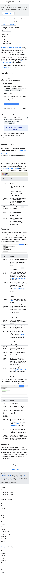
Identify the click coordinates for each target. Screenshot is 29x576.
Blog (2, 506)
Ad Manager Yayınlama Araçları (11, 168)
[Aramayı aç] (20, 2)
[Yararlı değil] (16, 21)
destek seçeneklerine (6, 67)
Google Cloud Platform (6, 558)
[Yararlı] (14, 21)
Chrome (3, 526)
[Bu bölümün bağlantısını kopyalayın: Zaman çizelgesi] (11, 444)
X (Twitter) (3, 515)
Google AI (3, 560)
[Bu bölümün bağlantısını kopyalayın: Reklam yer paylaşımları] (18, 160)
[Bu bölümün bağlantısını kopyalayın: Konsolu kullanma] (16, 145)
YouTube (3, 518)
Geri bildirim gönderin (8, 24)
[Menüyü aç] (2, 2)
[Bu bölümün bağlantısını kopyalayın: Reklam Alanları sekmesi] (18, 229)
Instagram (3, 510)
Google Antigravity (5, 534)
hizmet (11, 300)
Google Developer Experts (7, 494)
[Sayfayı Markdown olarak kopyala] (7, 30)
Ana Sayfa (3, 18)
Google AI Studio (5, 531)
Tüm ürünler (4, 562)
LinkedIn (3, 513)
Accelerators (4, 497)
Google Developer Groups (7, 492)
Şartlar (2, 569)
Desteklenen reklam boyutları (18, 278)
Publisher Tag (14, 2)
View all (3, 541)
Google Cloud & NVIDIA (6, 499)
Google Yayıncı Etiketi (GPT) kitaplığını (11, 47)
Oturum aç (24, 1)
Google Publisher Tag (17, 18)
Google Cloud (4, 536)
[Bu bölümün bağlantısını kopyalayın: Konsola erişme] (15, 73)
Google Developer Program (7, 489)
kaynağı (21, 182)
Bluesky (3, 508)
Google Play (4, 538)
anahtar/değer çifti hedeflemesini (18, 370)
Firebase (3, 529)
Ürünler (9, 18)
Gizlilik (7, 569)
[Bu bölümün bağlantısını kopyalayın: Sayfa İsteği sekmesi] (16, 376)
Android (3, 524)
